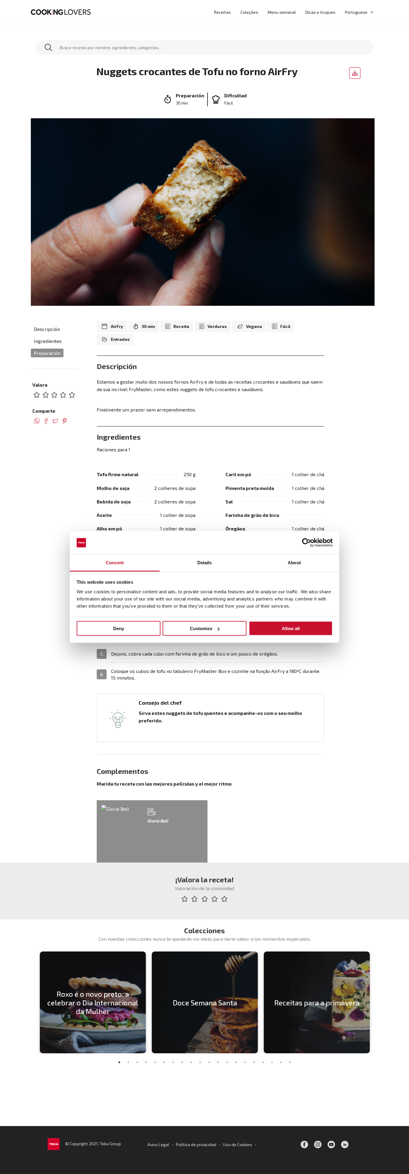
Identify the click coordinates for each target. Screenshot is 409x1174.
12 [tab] (218, 1062)
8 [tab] (182, 1062)
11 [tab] (209, 1062)
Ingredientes (48, 341)
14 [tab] (236, 1062)
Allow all (291, 628)
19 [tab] (281, 1062)
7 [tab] (173, 1062)
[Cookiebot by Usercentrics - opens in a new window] (306, 542)
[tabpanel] (93, 1002)
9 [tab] (191, 1062)
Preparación (47, 353)
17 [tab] (263, 1062)
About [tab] (294, 562)
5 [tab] (155, 1062)
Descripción (47, 329)
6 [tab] (164, 1062)
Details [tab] (204, 562)
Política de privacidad (196, 1144)
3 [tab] (137, 1062)
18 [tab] (272, 1062)
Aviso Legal (158, 1144)
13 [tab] (227, 1062)
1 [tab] (119, 1062)
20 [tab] (290, 1062)
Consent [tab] (115, 562)
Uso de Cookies (237, 1144)
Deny (118, 628)
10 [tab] (200, 1062)
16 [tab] (254, 1062)
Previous (32, 1002)
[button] (370, 12)
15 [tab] (245, 1062)
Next (377, 1002)
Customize (201, 628)
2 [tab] (128, 1062)
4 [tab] (146, 1062)
